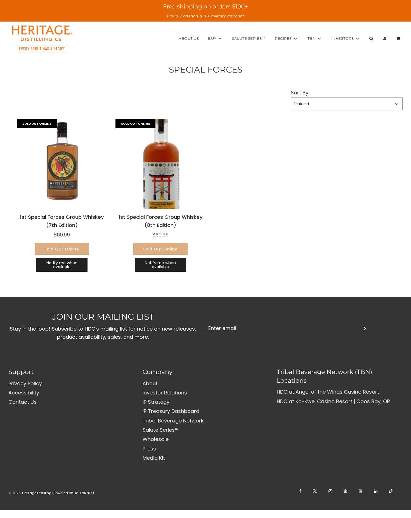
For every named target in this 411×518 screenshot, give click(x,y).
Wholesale (156, 439)
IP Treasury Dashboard (171, 411)
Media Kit (154, 457)
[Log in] (384, 38)
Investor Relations (165, 392)
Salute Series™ (249, 38)
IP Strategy (156, 401)
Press (149, 448)
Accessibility (23, 392)
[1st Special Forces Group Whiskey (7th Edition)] (62, 164)
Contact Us (22, 401)
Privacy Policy (25, 383)
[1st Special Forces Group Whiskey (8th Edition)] (160, 164)
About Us (189, 38)
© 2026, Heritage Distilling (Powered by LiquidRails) (51, 493)
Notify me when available (61, 265)
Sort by (299, 92)
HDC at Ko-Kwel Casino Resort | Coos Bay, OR (333, 401)
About (150, 383)
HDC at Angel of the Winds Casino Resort (328, 391)
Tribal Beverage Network (173, 420)
